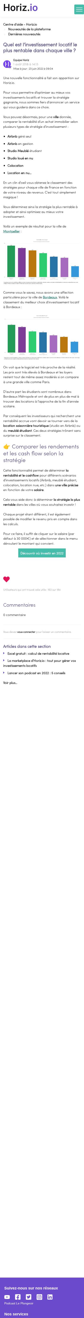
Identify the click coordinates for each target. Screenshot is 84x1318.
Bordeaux (50, 297)
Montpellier (11, 231)
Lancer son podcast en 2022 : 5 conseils (36, 672)
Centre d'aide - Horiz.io (20, 24)
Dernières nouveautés (24, 34)
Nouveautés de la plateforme (29, 29)
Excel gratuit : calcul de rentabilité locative (38, 653)
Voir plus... (10, 682)
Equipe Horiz (21, 60)
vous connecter (26, 631)
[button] (20, 7)
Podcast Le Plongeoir (18, 1303)
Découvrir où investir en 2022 (42, 553)
